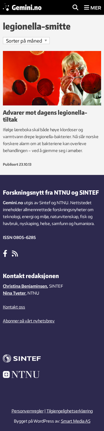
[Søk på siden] (75, 7)
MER (95, 8)
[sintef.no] (52, 359)
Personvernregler (28, 410)
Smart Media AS (75, 421)
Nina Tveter (14, 293)
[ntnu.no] (52, 375)
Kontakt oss (14, 306)
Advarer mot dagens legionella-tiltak (45, 116)
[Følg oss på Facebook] (5, 253)
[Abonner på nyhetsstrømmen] (15, 253)
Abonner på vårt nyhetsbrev (29, 320)
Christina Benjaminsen (25, 286)
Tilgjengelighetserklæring (70, 410)
